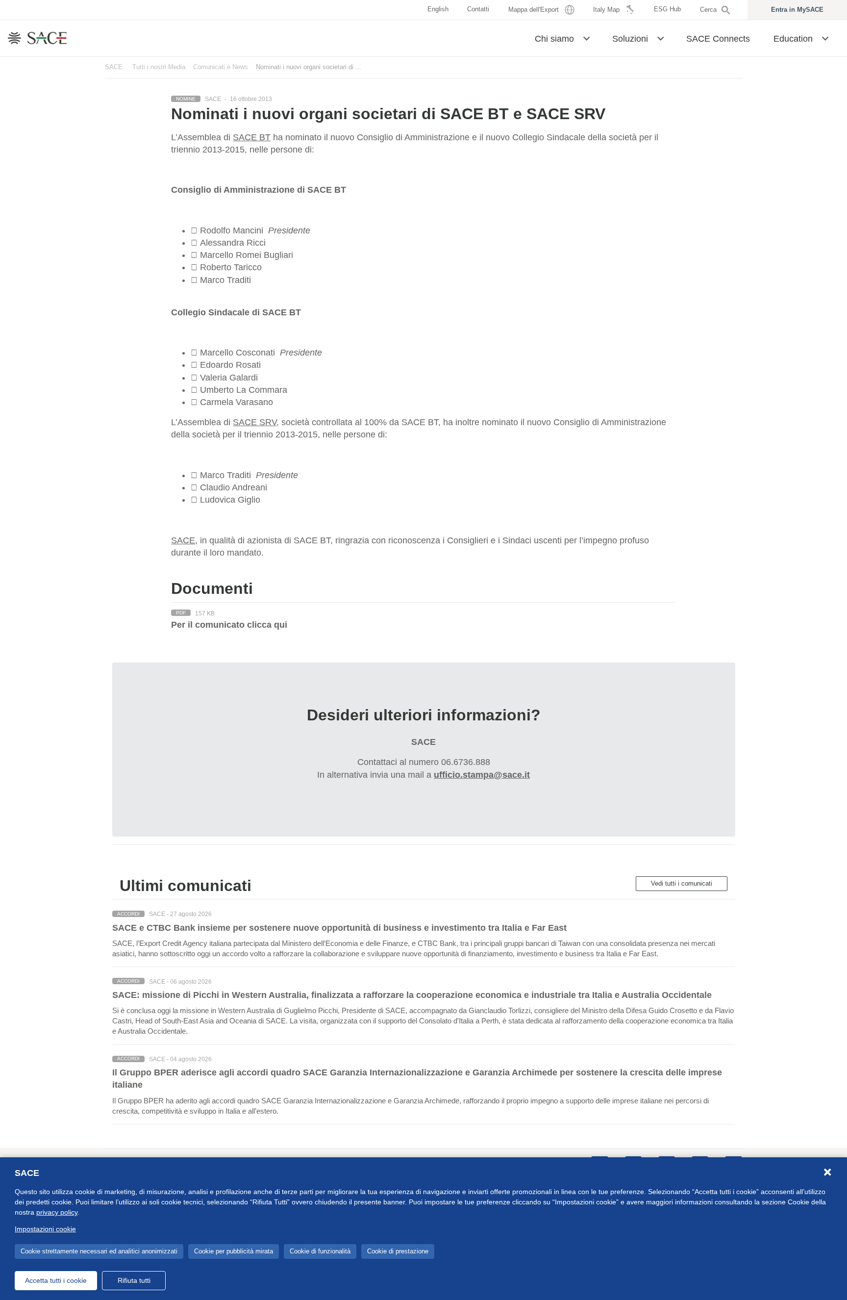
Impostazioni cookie (45, 1229)
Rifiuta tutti (134, 1280)
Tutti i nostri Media (158, 67)
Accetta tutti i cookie (56, 1280)
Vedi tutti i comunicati (681, 883)
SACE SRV (254, 422)
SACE (114, 67)
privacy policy (56, 1212)
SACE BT (252, 137)
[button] (586, 37)
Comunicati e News (220, 67)
